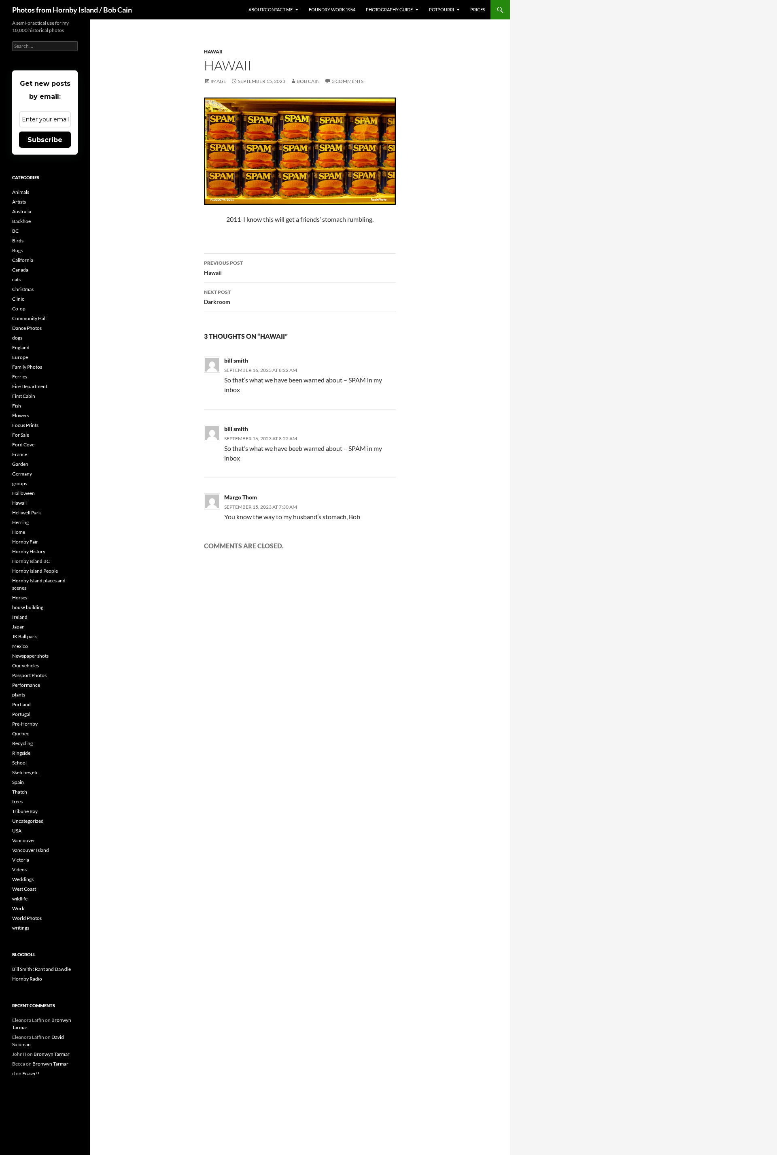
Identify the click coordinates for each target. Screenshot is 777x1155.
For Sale (20, 435)
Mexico (20, 646)
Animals (20, 192)
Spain (18, 782)
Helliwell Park (26, 513)
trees (17, 801)
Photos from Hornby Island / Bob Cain (72, 9)
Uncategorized (28, 821)
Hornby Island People (35, 571)
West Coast (24, 889)
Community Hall (29, 318)
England (21, 347)
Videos (19, 869)
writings (20, 928)
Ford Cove (23, 445)
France (19, 454)
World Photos (27, 918)
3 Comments (347, 81)
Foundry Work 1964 (332, 9)
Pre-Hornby (25, 724)
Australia (21, 211)
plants (18, 695)
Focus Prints (25, 425)
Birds (17, 241)
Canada (20, 270)
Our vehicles (25, 665)
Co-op (18, 309)
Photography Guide (389, 9)
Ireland (20, 617)
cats (16, 279)
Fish (16, 406)
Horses (19, 597)
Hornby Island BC (31, 561)
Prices (477, 9)
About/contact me (270, 9)
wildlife (20, 899)
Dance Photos (27, 328)
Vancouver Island (30, 850)
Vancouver (23, 840)
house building (27, 607)
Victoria (20, 860)
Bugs (17, 250)
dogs (17, 338)
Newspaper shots (30, 656)
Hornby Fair (25, 542)
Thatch (19, 792)
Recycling (22, 743)
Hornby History (28, 551)
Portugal (21, 714)
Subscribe (45, 140)
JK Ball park (24, 636)
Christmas (23, 289)
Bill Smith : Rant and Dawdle (41, 969)
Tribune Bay (25, 811)
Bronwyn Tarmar (52, 1054)
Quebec (20, 733)
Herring (20, 522)
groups (19, 483)
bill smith (236, 360)
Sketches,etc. (26, 772)
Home (18, 532)
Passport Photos (29, 675)
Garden (20, 464)
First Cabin (23, 396)
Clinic (18, 299)
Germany (22, 474)
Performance (26, 685)
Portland (21, 704)
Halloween (23, 493)
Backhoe (21, 221)
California (22, 260)
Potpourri (441, 9)
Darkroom (217, 297)
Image (218, 81)
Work (18, 908)
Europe (20, 357)
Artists (19, 202)
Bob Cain (308, 81)
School (19, 763)
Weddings (23, 879)
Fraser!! (30, 1073)
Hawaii (213, 52)
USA (16, 831)
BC (15, 231)
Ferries (19, 377)
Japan (18, 627)
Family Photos (27, 367)
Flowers (20, 415)
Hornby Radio (27, 979)
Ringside (21, 753)
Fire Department (29, 386)
